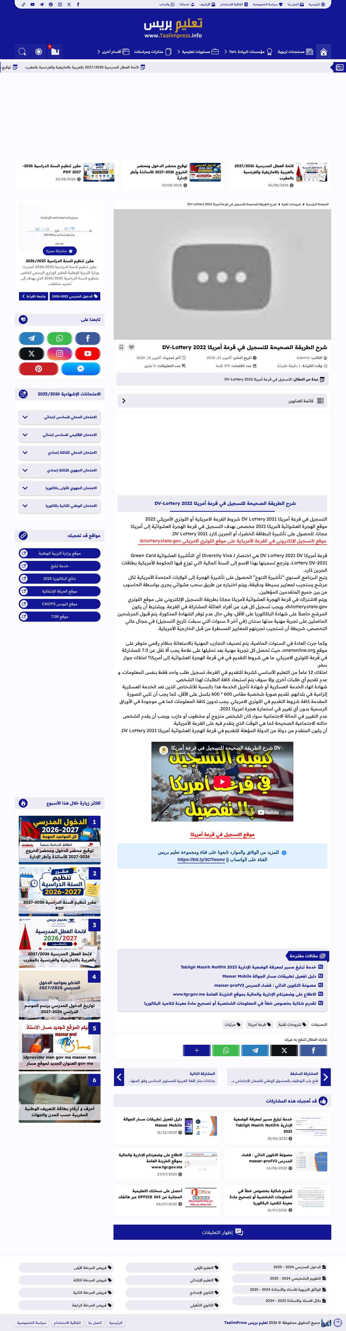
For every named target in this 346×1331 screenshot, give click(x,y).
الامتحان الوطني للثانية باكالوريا (71, 505)
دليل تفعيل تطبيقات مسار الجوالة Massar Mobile (269, 976)
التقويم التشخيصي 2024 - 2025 (295, 1278)
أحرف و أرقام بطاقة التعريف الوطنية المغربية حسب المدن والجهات (59, 1111)
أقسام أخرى (111, 51)
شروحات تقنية (291, 204)
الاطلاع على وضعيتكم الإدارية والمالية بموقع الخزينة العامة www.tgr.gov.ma (244, 994)
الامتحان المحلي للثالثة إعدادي (72, 452)
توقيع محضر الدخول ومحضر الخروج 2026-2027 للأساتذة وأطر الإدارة (158, 171)
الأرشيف (205, 4)
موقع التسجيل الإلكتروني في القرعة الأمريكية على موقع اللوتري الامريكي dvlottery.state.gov (232, 541)
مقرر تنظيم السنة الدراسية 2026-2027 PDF (59, 905)
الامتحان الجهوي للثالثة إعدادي (72, 470)
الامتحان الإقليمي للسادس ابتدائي (70, 434)
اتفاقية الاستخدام (231, 4)
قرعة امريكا (257, 1024)
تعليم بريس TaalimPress (246, 1322)
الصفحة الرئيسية (317, 204)
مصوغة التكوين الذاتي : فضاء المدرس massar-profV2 (265, 985)
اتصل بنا (293, 4)
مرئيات (230, 1024)
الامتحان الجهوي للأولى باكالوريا (71, 488)
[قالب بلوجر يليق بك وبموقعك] (326, 1322)
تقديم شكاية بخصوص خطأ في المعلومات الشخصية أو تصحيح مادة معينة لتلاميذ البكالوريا (230, 1003)
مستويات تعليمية (196, 51)
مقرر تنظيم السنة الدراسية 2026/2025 (60, 260)
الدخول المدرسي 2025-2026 (72, 296)
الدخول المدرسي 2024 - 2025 (297, 1267)
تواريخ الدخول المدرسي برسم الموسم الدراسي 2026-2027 (60, 1008)
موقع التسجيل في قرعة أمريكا (222, 834)
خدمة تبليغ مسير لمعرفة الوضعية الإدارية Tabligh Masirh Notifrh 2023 (248, 966)
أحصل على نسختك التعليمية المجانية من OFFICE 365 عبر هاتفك (150, 1193)
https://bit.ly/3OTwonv (201, 859)
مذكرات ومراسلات (148, 51)
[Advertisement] (173, 115)
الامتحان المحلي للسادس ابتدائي (70, 417)
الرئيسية (314, 4)
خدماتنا (184, 4)
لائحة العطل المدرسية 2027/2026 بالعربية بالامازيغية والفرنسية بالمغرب (114, 67)
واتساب (164, 4)
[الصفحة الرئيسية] (323, 51)
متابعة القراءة (36, 296)
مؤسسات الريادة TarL (247, 51)
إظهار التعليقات (217, 1232)
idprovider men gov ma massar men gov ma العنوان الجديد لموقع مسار (59, 1060)
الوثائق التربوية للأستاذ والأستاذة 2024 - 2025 (285, 1289)
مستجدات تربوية (291, 51)
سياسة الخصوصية (265, 4)
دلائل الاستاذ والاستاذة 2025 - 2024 (293, 1300)
